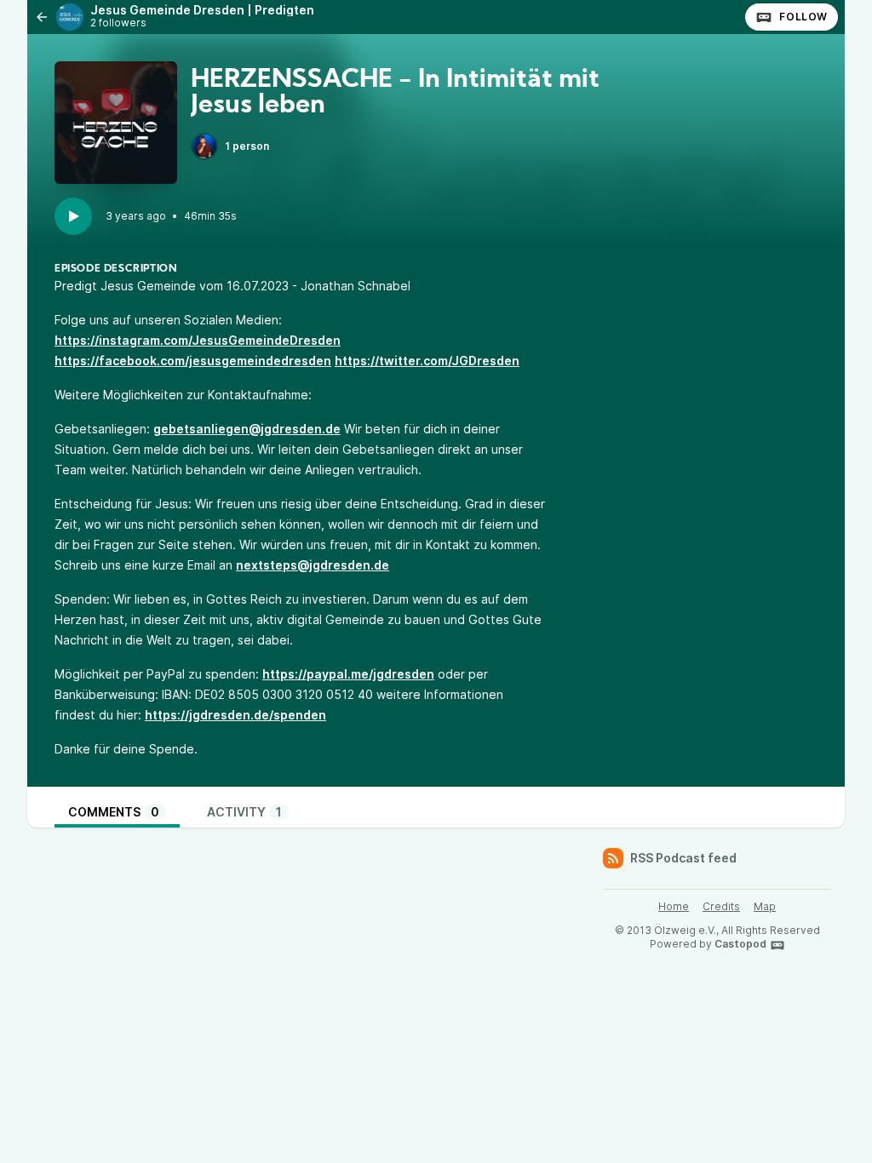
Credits (721, 906)
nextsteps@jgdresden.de (312, 565)
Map (765, 906)
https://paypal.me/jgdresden (348, 674)
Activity (244, 812)
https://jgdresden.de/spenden (235, 715)
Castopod (740, 943)
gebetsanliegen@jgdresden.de (247, 428)
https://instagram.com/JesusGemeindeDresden (197, 340)
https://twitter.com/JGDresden (427, 360)
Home (673, 906)
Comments (113, 812)
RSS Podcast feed (683, 858)
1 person (247, 146)
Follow (803, 16)
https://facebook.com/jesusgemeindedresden (192, 360)
